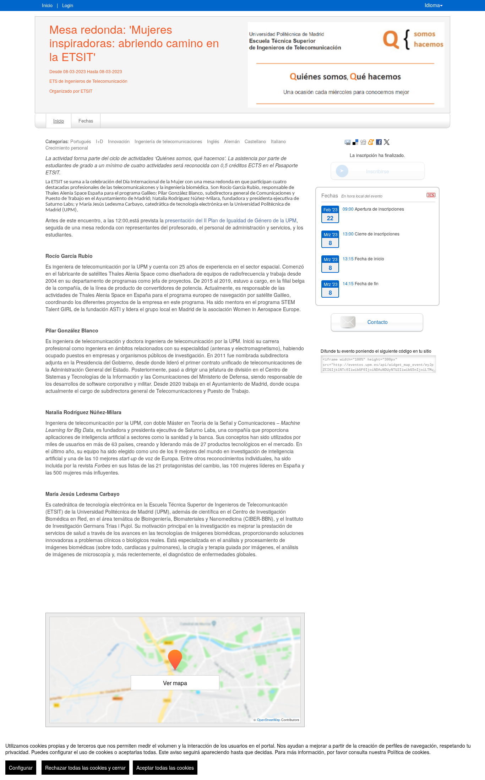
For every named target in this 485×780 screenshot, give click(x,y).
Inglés (213, 141)
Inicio (47, 5)
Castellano (255, 141)
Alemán (232, 141)
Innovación (119, 141)
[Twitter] (386, 141)
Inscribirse (377, 171)
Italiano (278, 141)
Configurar (21, 767)
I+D (99, 141)
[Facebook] (379, 141)
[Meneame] (371, 141)
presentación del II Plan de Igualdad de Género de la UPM (230, 220)
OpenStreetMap (268, 719)
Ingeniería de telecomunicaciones (168, 141)
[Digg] (363, 141)
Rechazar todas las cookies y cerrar (85, 767)
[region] (242, 756)
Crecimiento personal (66, 147)
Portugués (80, 141)
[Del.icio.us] (355, 141)
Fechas (85, 120)
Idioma (432, 5)
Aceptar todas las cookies (165, 767)
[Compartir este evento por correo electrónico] (347, 141)
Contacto (377, 321)
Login (67, 5)
